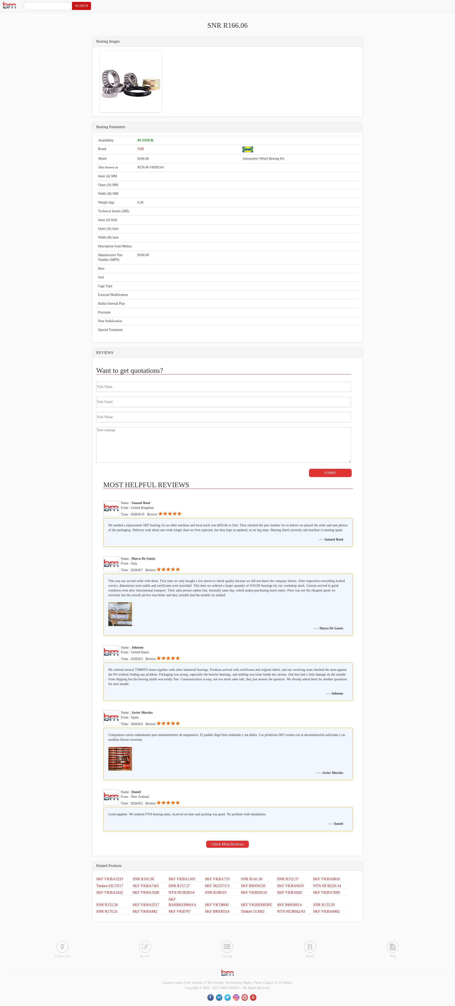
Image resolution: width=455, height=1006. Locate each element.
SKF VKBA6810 (326, 879)
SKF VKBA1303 (181, 879)
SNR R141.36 (251, 879)
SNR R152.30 (107, 905)
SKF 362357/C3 (217, 886)
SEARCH (81, 6)
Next (167, 81)
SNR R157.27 (179, 886)
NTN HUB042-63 (291, 911)
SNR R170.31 (107, 911)
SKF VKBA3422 (109, 892)
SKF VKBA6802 (326, 911)
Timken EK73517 (109, 886)
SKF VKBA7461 (145, 886)
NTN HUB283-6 (181, 892)
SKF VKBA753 (217, 879)
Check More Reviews (227, 844)
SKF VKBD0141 (254, 892)
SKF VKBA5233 (109, 879)
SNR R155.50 (324, 905)
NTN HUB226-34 (327, 886)
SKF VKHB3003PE (256, 905)
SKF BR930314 (217, 911)
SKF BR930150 (253, 886)
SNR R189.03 (215, 892)
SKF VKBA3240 (145, 892)
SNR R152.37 (288, 879)
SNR (140, 149)
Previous (93, 81)
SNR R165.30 (143, 879)
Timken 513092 (252, 911)
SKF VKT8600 (216, 905)
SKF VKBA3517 (145, 905)
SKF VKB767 (179, 911)
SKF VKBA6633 (290, 886)
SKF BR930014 (289, 905)
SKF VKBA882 (144, 911)
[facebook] (211, 997)
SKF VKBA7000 (326, 892)
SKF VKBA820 (289, 892)
